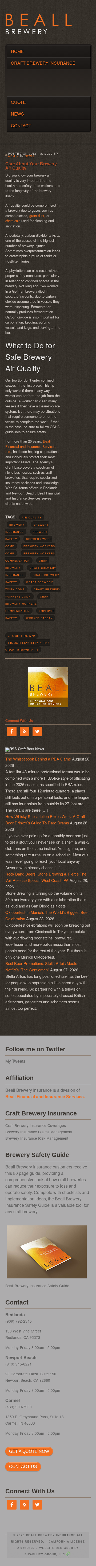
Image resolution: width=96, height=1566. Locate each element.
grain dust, (37, 215)
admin (13, 156)
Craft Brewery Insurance (43, 63)
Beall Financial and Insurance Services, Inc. (30, 446)
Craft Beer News (31, 749)
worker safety (39, 618)
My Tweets (15, 1061)
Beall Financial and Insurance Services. (45, 1096)
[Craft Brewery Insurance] (38, 33)
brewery (17, 524)
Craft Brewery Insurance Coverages (35, 1125)
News (17, 114)
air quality (32, 517)
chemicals (13, 220)
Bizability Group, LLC (45, 1554)
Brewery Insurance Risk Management (36, 1138)
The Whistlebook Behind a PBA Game (38, 759)
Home (17, 51)
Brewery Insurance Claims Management (38, 1131)
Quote (18, 102)
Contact (21, 125)
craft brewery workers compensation (27, 604)
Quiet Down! (21, 636)
